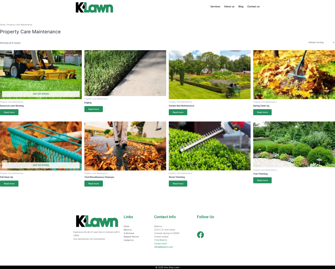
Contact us (253, 6)
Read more (9, 112)
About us (229, 6)
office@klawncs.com (163, 247)
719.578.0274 (160, 240)
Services (215, 6)
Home (2, 25)
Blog (240, 6)
